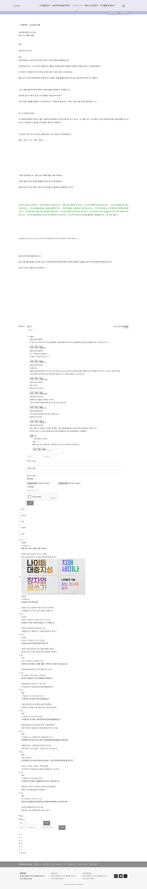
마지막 (23, 852)
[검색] (20, 816)
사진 (31, 460)
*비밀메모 (30, 486)
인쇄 (126, 326)
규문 (64, 864)
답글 (44, 449)
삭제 (31, 347)
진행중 (23, 528)
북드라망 (59, 864)
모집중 (23, 515)
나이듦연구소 (37, 864)
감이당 (53, 864)
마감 (22, 522)
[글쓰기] (21, 819)
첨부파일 (30, 479)
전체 (22, 509)
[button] (131, 5)
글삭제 (121, 326)
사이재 (79, 864)
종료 (22, 534)
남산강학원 (46, 864)
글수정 (116, 326)
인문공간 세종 (93, 864)
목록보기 (21, 326)
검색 (46, 823)
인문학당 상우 (72, 864)
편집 (36, 347)
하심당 (85, 864)
